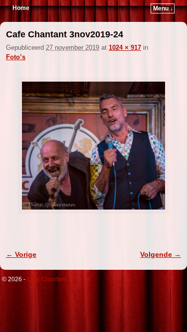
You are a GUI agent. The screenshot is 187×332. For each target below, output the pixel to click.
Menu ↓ (163, 8)
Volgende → (160, 254)
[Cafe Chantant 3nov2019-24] (93, 146)
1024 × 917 (125, 47)
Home (20, 7)
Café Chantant (46, 279)
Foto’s (15, 57)
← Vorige (21, 254)
